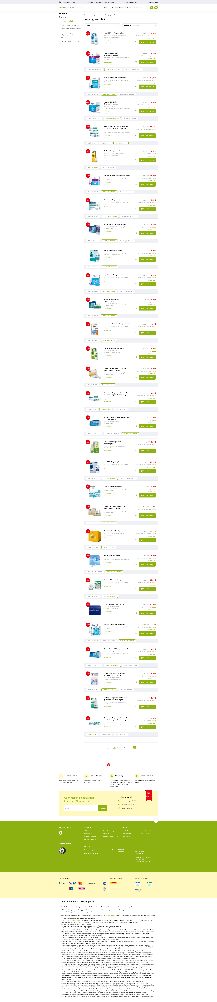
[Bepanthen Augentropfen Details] (121, 205)
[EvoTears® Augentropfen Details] (121, 156)
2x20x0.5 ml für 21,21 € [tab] (129, 216)
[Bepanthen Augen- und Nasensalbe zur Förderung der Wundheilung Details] (121, 132)
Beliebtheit (131, 25)
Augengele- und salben (68, 25)
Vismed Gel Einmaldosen (112, 555)
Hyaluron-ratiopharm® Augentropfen (117, 324)
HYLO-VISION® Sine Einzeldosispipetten (111, 103)
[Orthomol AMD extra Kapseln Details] (121, 610)
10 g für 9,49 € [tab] (92, 385)
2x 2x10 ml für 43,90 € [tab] (128, 478)
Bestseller (122, 8)
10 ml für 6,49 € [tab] (93, 316)
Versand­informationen (147, 831)
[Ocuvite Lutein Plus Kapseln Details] (121, 536)
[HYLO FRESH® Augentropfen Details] (121, 354)
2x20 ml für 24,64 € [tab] (126, 192)
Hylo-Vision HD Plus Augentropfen (115, 78)
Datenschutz (88, 833)
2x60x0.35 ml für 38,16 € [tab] (133, 69)
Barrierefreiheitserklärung (110, 836)
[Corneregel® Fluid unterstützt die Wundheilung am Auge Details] (121, 512)
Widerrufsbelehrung (90, 836)
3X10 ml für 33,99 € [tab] (110, 596)
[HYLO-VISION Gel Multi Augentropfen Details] (121, 181)
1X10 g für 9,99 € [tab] (93, 241)
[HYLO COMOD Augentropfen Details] (121, 38)
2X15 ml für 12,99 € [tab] (109, 291)
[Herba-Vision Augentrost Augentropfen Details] (121, 447)
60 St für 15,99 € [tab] (93, 690)
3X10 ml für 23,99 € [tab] (109, 523)
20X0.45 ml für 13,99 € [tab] (95, 572)
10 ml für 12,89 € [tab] (93, 216)
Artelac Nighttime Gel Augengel (115, 224)
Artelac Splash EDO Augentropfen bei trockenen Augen (117, 418)
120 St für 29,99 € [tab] (108, 690)
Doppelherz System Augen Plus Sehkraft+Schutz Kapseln (114, 674)
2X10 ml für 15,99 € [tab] (109, 192)
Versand (154, 35)
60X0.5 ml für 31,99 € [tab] (130, 434)
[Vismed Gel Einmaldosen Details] (121, 561)
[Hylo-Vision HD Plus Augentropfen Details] (121, 83)
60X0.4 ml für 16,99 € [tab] (112, 118)
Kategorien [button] (114, 8)
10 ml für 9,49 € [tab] (93, 192)
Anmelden (102, 808)
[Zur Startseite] (66, 7)
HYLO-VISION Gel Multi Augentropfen (117, 175)
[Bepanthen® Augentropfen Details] (121, 492)
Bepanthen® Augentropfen (113, 486)
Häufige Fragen (126, 831)
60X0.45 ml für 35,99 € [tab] (114, 572)
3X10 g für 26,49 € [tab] (109, 241)
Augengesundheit (66, 21)
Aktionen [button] (106, 8)
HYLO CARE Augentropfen (113, 250)
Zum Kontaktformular (91, 853)
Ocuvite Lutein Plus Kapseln (113, 531)
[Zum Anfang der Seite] (156, 821)
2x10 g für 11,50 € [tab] (121, 143)
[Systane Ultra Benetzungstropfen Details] (121, 585)
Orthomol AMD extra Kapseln (114, 604)
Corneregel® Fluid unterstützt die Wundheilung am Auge (115, 507)
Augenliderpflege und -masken (71, 29)
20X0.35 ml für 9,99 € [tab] (94, 69)
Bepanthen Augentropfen (113, 200)
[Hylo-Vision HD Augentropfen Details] (121, 280)
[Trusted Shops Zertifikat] (62, 850)
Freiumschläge (126, 833)
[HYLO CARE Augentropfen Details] (121, 256)
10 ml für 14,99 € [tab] (93, 267)
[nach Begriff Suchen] (77, 7)
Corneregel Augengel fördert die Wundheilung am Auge (115, 369)
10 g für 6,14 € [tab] (105, 143)
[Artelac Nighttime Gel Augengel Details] (121, 230)
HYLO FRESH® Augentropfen (114, 348)
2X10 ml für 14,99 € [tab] (109, 340)
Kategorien (63, 13)
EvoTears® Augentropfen (112, 151)
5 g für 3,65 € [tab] (92, 143)
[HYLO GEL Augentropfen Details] (121, 467)
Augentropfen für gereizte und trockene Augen (71, 35)
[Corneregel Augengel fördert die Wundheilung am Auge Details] (121, 374)
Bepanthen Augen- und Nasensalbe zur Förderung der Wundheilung (116, 127)
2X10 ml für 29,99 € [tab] (110, 478)
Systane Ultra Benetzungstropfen (115, 580)
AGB (85, 831)
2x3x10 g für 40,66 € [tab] (126, 241)
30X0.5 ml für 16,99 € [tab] (112, 434)
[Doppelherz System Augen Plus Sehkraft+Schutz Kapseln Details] (121, 679)
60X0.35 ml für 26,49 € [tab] (113, 69)
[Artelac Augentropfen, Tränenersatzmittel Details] (121, 305)
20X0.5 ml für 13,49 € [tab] (110, 216)
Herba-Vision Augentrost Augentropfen (112, 443)
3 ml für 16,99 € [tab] (93, 167)
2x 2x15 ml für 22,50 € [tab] (127, 94)
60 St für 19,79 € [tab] (93, 547)
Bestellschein (145, 833)
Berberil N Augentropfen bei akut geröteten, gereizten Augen (115, 699)
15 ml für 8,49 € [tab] (93, 94)
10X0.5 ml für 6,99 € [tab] (94, 434)
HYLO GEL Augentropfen (112, 462)
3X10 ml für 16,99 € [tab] (109, 316)
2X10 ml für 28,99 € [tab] (110, 267)
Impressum (106, 833)
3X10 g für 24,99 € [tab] (107, 385)
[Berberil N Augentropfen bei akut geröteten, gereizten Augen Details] (121, 703)
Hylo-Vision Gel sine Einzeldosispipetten (111, 54)
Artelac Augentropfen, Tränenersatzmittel (111, 300)
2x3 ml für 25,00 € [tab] (108, 167)
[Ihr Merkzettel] (147, 7)
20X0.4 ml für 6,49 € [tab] (94, 118)
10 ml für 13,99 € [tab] (93, 596)
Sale (142, 8)
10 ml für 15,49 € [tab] (93, 478)
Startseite (87, 15)
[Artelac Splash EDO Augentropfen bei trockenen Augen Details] (121, 423)
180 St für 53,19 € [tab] (108, 547)
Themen (136, 8)
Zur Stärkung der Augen (68, 41)
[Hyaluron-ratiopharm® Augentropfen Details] (121, 329)
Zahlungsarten (126, 836)
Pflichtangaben (108, 40)
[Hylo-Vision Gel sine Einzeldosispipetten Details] (121, 58)
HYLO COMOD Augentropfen (114, 33)
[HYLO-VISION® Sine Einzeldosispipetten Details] (121, 107)
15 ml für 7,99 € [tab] (93, 291)
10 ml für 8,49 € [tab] (93, 340)
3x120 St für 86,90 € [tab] (126, 690)
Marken (129, 8)
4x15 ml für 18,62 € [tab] (126, 291)
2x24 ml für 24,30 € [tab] (130, 118)
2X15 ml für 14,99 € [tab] (109, 94)
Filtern (88, 25)
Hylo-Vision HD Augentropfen (114, 275)
